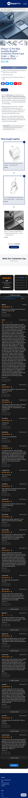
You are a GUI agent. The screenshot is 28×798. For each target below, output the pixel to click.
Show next (14, 765)
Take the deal (14, 247)
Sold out (14, 68)
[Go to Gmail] (20, 83)
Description (4, 90)
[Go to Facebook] (3, 83)
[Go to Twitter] (11, 83)
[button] (8, 295)
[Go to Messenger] (7, 83)
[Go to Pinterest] (15, 83)
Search (2, 795)
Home (2, 9)
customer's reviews (6, 283)
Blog (2, 793)
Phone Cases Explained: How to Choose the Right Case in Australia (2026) (13, 126)
